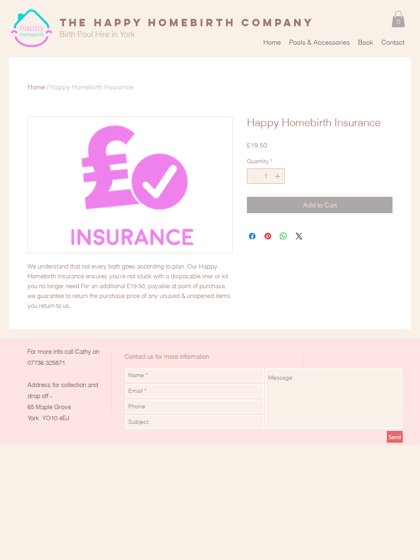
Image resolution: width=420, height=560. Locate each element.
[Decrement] (253, 176)
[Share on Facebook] (252, 236)
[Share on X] (299, 236)
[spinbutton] (265, 176)
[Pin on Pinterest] (268, 236)
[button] (398, 19)
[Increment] (278, 176)
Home (36, 87)
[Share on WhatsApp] (283, 236)
